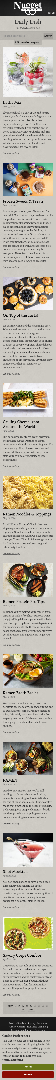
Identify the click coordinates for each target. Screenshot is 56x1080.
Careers (21, 1026)
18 (27, 1005)
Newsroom (40, 1030)
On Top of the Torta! (20, 315)
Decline (28, 1074)
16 (19, 1005)
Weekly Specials (17, 1023)
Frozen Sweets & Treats (23, 201)
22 (43, 1005)
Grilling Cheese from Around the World (21, 424)
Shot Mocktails (16, 871)
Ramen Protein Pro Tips (24, 601)
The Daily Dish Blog (37, 1026)
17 (23, 1005)
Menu (51, 13)
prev (11, 1005)
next (31, 1009)
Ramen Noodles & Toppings (27, 514)
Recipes (15, 1030)
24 (23, 1009)
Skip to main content (14, 2)
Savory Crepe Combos (22, 955)
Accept (28, 1066)
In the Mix (12, 102)
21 (39, 1005)
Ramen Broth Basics (20, 692)
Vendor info (27, 1030)
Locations (42, 1023)
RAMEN (10, 780)
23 (47, 1005)
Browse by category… (29, 42)
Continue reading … (11, 153)
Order (12, 1026)
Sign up (31, 1023)
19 (31, 1005)
